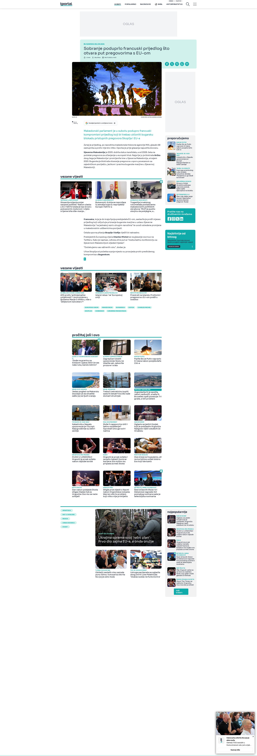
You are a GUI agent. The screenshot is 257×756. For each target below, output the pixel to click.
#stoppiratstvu (174, 4)
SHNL (160, 4)
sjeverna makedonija (117, 311)
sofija (131, 307)
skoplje (88, 311)
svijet (65, 527)
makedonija (107, 307)
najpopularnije (177, 512)
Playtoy (178, 1)
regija (65, 519)
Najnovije (145, 4)
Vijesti (117, 4)
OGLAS (128, 24)
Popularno (130, 4)
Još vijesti (179, 592)
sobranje (99, 311)
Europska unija (91, 307)
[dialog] (235, 733)
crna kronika (69, 523)
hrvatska (67, 510)
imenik (171, 1)
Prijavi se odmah (174, 246)
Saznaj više (235, 750)
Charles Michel (144, 307)
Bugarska (120, 307)
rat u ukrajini (68, 514)
